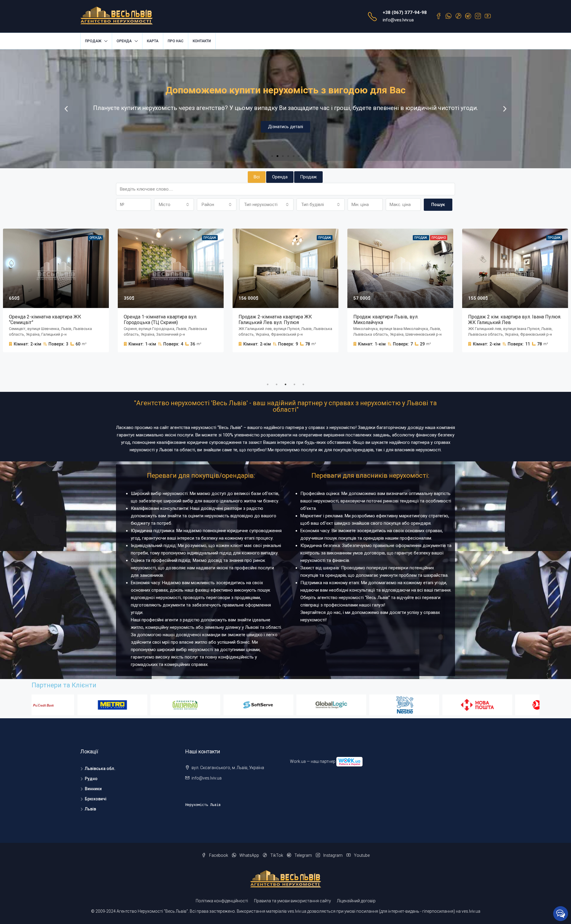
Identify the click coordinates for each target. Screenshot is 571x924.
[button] (272, 156)
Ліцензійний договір (356, 900)
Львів (90, 809)
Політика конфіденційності (222, 900)
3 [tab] (285, 384)
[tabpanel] (170, 290)
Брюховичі (95, 798)
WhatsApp (249, 855)
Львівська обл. (100, 768)
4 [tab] (294, 384)
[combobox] (174, 204)
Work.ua (298, 761)
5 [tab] (303, 384)
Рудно (91, 778)
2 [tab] (277, 384)
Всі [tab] (257, 177)
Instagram (332, 855)
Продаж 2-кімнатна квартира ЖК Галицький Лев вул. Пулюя (275, 319)
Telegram (303, 855)
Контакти (202, 41)
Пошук (438, 204)
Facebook (218, 855)
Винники (93, 788)
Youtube (361, 855)
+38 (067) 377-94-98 (405, 12)
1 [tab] (268, 384)
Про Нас (175, 41)
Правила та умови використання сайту (292, 900)
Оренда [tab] (280, 177)
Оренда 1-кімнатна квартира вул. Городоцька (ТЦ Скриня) (160, 319)
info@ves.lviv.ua (398, 20)
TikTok (276, 855)
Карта (153, 41)
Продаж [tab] (308, 177)
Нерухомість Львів (203, 805)
